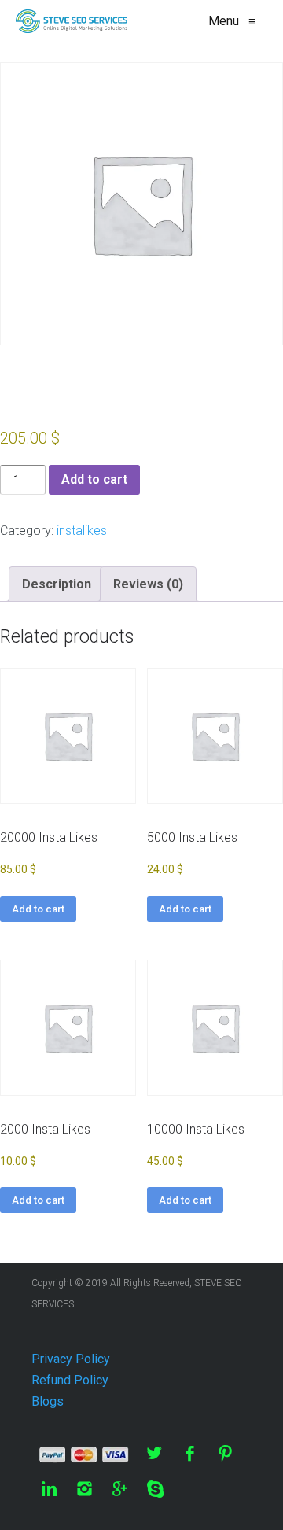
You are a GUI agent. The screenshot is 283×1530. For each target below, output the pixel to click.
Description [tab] (56, 584)
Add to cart (94, 479)
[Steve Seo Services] (71, 21)
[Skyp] (155, 1488)
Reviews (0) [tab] (148, 584)
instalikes (82, 530)
